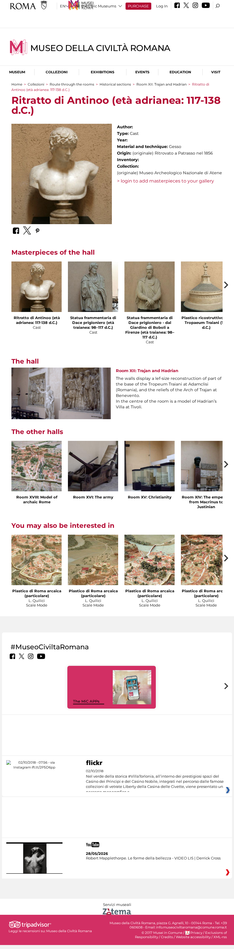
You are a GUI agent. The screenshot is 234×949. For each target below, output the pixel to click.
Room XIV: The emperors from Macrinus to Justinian (206, 502)
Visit (215, 72)
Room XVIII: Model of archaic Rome (36, 499)
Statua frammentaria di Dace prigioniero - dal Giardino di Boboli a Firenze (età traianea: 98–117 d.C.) (149, 327)
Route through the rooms (72, 84)
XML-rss (220, 937)
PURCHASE (138, 6)
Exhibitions (102, 72)
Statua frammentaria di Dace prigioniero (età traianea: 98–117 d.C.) (93, 322)
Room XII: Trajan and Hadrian (161, 84)
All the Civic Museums (95, 6)
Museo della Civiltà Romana (100, 48)
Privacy (196, 933)
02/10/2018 (155, 781)
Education (180, 72)
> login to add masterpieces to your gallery (165, 181)
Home (16, 84)
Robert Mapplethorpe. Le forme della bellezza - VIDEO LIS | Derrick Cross (153, 858)
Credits (167, 937)
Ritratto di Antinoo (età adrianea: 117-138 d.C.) (37, 320)
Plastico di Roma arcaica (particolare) (36, 593)
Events (142, 72)
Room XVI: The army (93, 497)
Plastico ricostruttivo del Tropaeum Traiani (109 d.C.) (206, 322)
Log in (162, 6)
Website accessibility (193, 937)
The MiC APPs (86, 701)
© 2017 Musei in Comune (162, 933)
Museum (17, 72)
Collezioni (57, 72)
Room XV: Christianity (150, 497)
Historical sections (116, 84)
